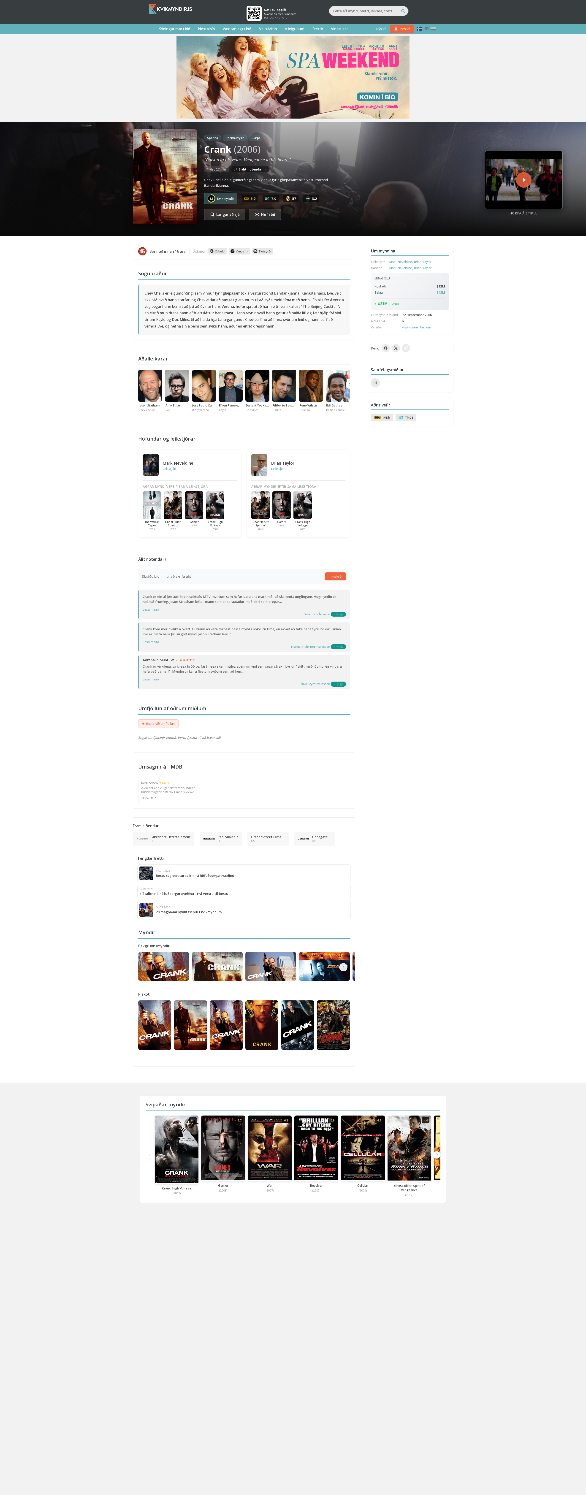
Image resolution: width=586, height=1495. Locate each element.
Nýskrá (381, 29)
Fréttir (317, 28)
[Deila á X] (396, 348)
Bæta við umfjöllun (158, 723)
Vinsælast (339, 28)
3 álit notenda (252, 169)
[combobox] (369, 11)
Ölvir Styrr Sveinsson (315, 684)
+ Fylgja (338, 614)
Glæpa (256, 138)
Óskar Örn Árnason (317, 614)
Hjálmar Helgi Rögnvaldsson (310, 647)
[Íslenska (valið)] (419, 29)
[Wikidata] (375, 382)
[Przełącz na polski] (433, 29)
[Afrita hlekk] (406, 348)
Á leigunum (294, 28)
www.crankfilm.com (416, 327)
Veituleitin (268, 28)
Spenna (212, 138)
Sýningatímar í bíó (174, 28)
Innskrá (335, 576)
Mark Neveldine (178, 463)
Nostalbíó (206, 28)
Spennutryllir (235, 138)
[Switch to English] (426, 29)
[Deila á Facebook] (386, 348)
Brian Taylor (282, 463)
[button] (343, 967)
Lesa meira (151, 609)
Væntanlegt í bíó (237, 28)
